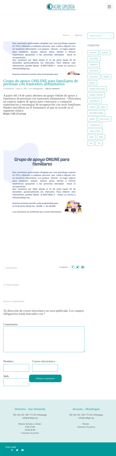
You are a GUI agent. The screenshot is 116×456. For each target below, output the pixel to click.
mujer (103, 107)
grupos (92, 83)
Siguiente (79, 35)
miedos (92, 107)
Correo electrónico (44, 361)
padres (92, 119)
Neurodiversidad (96, 113)
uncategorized (11, 268)
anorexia (93, 52)
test (91, 143)
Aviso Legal (11, 446)
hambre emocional (97, 89)
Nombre (9, 361)
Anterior (66, 35)
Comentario (10, 324)
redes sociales (95, 131)
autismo (105, 52)
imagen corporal (96, 95)
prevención (104, 119)
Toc (99, 143)
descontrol (94, 70)
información (95, 101)
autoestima (94, 58)
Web (6, 376)
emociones (94, 76)
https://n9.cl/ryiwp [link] (14, 113)
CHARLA (94, 64)
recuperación (95, 125)
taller (92, 137)
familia (106, 76)
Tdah (101, 137)
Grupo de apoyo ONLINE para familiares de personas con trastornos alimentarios (40, 82)
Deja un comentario (52, 89)
